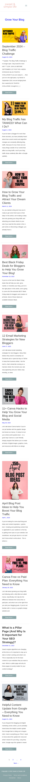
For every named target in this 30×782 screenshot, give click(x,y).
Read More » (9, 92)
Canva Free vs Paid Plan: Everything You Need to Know (15, 580)
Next (16, 763)
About (19, 778)
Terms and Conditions (20, 775)
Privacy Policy (7, 775)
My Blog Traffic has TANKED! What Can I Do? (14, 123)
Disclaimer (12, 778)
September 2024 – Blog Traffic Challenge (13, 50)
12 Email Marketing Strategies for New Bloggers (14, 339)
